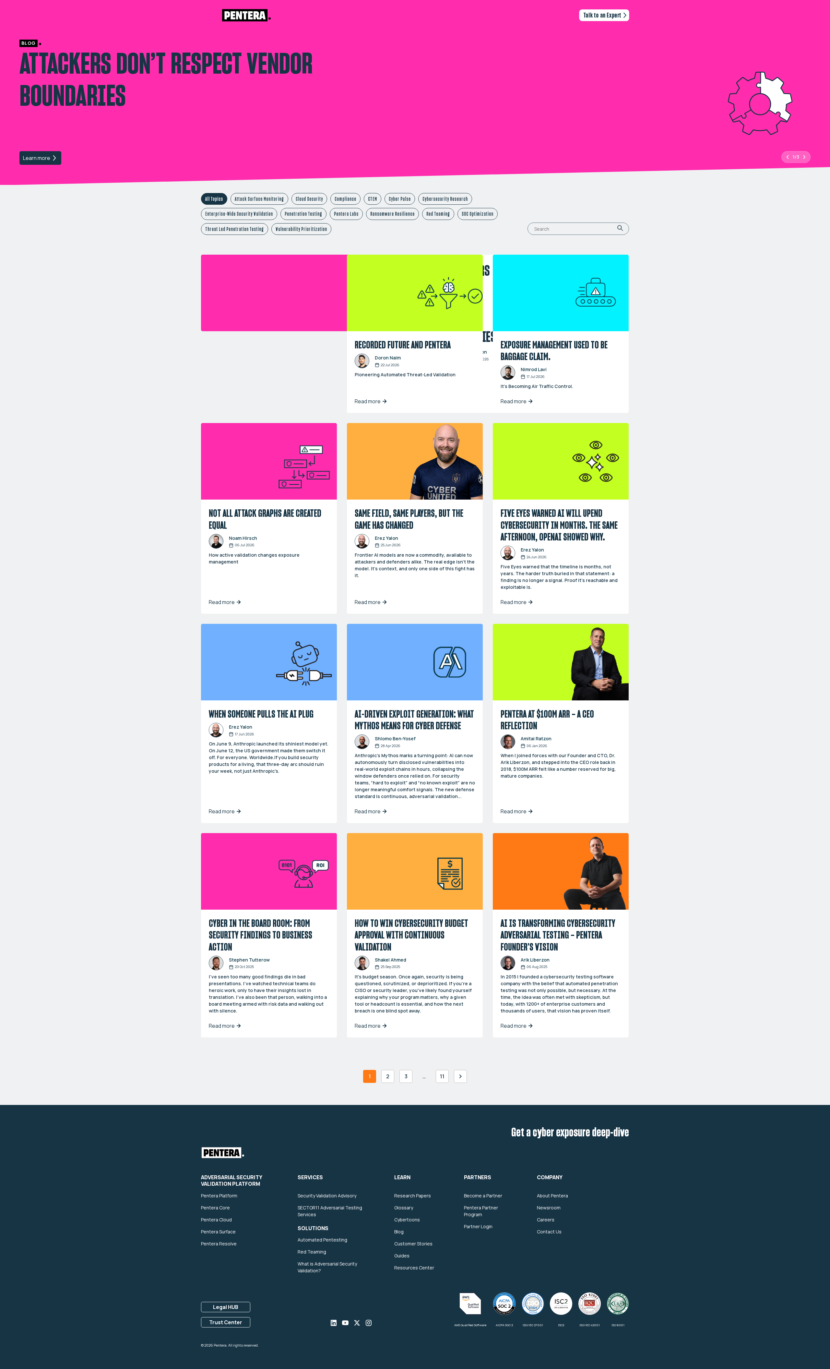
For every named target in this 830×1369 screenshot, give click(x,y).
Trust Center (225, 1322)
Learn (402, 1177)
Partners (477, 1177)
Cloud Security (309, 199)
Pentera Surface (218, 1231)
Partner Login (478, 1226)
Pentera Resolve (219, 1244)
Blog (399, 1231)
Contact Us (549, 1231)
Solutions (313, 1228)
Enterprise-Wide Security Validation (239, 214)
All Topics (214, 199)
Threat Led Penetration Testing (234, 229)
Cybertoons (407, 1219)
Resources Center (414, 1268)
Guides (401, 1256)
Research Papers (412, 1195)
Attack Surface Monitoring (259, 199)
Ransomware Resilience (392, 214)
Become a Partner (483, 1195)
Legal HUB (225, 1306)
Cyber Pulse (400, 199)
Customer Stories (413, 1244)
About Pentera (552, 1195)
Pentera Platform (219, 1195)
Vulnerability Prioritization (301, 229)
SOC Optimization (477, 214)
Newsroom (549, 1207)
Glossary (403, 1207)
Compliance (345, 199)
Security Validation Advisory (327, 1195)
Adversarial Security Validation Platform (231, 1180)
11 (442, 1076)
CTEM (372, 199)
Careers (545, 1219)
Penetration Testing (303, 214)
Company (550, 1177)
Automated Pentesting (322, 1240)
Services (310, 1177)
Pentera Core (215, 1207)
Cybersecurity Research (445, 199)
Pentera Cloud (216, 1219)
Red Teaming (438, 214)
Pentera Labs (346, 214)
